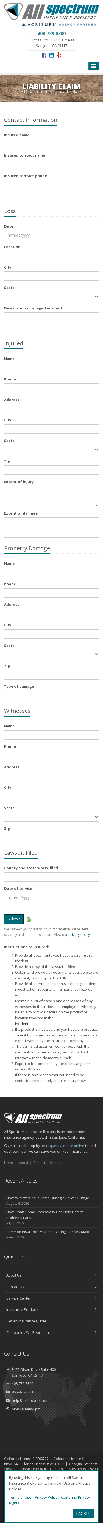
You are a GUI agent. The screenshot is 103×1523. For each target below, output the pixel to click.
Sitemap (56, 1162)
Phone (10, 379)
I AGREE (83, 1513)
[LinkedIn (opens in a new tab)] (51, 55)
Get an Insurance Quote (26, 1321)
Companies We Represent (28, 1332)
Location (12, 246)
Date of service (18, 888)
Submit (14, 919)
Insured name (16, 134)
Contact (39, 1162)
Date (8, 226)
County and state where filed (31, 867)
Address (11, 399)
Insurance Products (22, 1309)
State (9, 287)
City (7, 267)
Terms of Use (20, 1497)
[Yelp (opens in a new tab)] (59, 55)
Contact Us (15, 1286)
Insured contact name (24, 155)
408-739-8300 (22, 1383)
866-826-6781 (22, 1392)
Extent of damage (21, 513)
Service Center (18, 1298)
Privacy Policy (46, 1497)
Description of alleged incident (33, 308)
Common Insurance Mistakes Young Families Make (48, 1234)
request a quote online (65, 1145)
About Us (13, 1275)
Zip (7, 461)
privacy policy (79, 934)
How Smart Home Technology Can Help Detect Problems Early (44, 1217)
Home (9, 1162)
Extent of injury (19, 481)
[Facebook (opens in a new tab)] (44, 55)
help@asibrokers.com (30, 1400)
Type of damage (19, 686)
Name (9, 358)
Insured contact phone (25, 175)
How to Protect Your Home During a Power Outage (47, 1200)
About (23, 1162)
